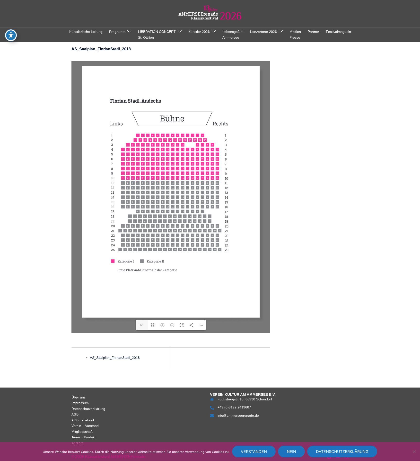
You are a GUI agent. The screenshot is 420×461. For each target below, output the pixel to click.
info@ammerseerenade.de (238, 431)
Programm (117, 32)
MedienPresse (295, 34)
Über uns (78, 413)
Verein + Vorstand (85, 441)
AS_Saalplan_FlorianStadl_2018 (115, 373)
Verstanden (254, 451)
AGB (75, 430)
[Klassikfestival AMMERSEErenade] (210, 13)
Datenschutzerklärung (88, 424)
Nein (291, 451)
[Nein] (413, 451)
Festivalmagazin (338, 32)
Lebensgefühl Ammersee (232, 34)
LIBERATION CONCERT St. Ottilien (157, 34)
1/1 (142, 340)
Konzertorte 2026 (263, 32)
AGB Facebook (83, 435)
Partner (313, 32)
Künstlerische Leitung (85, 32)
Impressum (80, 418)
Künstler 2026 (199, 32)
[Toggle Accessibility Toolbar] (11, 35)
